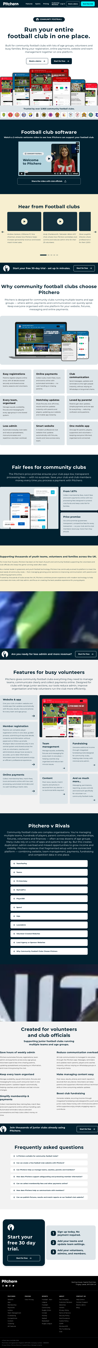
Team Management (14, 1313)
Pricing (46, 4)
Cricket (44, 1313)
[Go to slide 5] (57, 255)
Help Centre (80, 1299)
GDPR (61, 1323)
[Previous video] (3, 232)
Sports (37, 4)
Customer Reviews (55, 3)
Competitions (12, 1318)
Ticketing (11, 1323)
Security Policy (64, 1315)
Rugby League (47, 1323)
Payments (11, 1307)
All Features (12, 1326)
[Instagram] (3, 1286)
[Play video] (49, 158)
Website (10, 1299)
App (9, 1302)
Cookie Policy (64, 1321)
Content (10, 1321)
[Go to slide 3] (51, 255)
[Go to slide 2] (48, 255)
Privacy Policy (64, 1310)
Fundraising (12, 1315)
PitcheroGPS (63, 1326)
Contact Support (82, 1302)
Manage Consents (36, 1345)
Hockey (44, 1315)
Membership (12, 1305)
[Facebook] (10, 1286)
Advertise (62, 1305)
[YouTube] (6, 1286)
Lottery (10, 1310)
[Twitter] (13, 1286)
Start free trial (88, 4)
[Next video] (95, 232)
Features (29, 4)
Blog (78, 1307)
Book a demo (73, 4)
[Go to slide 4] (54, 255)
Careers (61, 1307)
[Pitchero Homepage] (10, 3)
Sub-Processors (64, 1318)
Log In (62, 4)
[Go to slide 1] (43, 255)
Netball (44, 1318)
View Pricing (29, 1299)
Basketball (45, 1321)
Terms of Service (65, 1313)
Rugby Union (46, 1310)
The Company (64, 1299)
